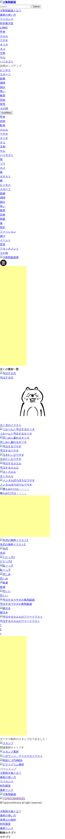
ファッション (8, 231)
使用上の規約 (8, 819)
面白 (2, 87)
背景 (2, 104)
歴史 (2, 227)
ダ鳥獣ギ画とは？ (10, 773)
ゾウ (2, 163)
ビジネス (5, 70)
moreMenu (6, 113)
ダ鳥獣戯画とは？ (10, 10)
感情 (2, 82)
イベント (5, 240)
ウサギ (4, 40)
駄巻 (2, 125)
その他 (4, 108)
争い (2, 91)
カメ (2, 167)
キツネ (4, 44)
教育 (2, 95)
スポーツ (5, 74)
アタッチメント (9, 248)
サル (2, 57)
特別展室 (5, 785)
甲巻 (2, 31)
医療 (2, 78)
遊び (2, 236)
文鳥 (2, 53)
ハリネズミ (6, 61)
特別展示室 (6, 23)
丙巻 (2, 121)
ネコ (2, 49)
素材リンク (6, 790)
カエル (4, 36)
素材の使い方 (8, 14)
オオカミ (5, 176)
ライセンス (6, 19)
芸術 (2, 100)
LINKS (4, 27)
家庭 (2, 219)
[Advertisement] (13, 316)
